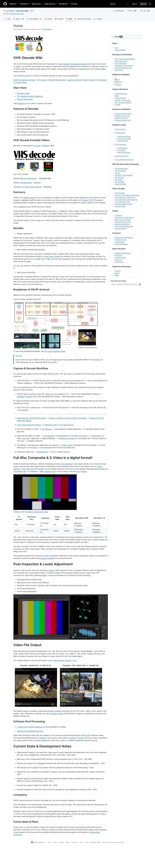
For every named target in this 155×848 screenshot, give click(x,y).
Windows (119, 82)
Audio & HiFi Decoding (123, 152)
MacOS (119, 84)
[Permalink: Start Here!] (11, 87)
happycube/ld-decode (17, 13)
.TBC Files (26, 438)
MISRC (117, 96)
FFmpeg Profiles (56, 714)
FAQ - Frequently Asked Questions (125, 59)
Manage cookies (96, 842)
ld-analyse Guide (122, 148)
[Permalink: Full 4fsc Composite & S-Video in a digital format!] (11, 457)
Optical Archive (50, 425)
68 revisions (47, 29)
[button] (140, 284)
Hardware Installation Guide (123, 113)
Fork (133, 10)
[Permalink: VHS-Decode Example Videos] (11, 140)
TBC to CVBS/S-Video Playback (124, 159)
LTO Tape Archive (66, 425)
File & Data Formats (120, 239)
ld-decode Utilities (120, 206)
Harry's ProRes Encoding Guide (124, 226)
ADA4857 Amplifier (24, 397)
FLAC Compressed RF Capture (29, 425)
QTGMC (43, 738)
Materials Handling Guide (122, 224)
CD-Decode (101, 80)
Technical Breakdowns (121, 244)
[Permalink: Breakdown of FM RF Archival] (11, 289)
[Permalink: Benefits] (11, 228)
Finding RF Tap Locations (122, 116)
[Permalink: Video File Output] (11, 645)
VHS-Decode (48, 436)
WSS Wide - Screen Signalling (123, 175)
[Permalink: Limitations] (11, 794)
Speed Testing (119, 70)
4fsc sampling (66, 464)
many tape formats (52, 256)
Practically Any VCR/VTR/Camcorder (31, 418)
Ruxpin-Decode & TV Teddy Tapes (125, 197)
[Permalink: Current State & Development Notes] (11, 746)
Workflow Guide (23, 93)
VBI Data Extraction (67, 438)
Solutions (24, 4)
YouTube (36, 146)
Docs (81, 842)
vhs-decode (22, 11)
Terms (49, 842)
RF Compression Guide (124, 138)
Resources (36, 4)
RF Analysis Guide (122, 141)
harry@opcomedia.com (80, 64)
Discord (117, 273)
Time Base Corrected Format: (36, 512)
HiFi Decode (42, 80)
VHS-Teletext (81, 471)
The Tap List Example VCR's (123, 120)
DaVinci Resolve (35, 727)
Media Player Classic (62, 660)
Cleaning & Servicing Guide (123, 222)
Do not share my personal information (113, 842)
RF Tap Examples (128, 65)
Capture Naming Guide (124, 136)
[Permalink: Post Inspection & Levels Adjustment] (11, 564)
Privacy (55, 842)
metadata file (49, 471)
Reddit (117, 275)
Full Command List (120, 129)
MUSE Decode (119, 262)
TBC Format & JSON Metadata (124, 237)
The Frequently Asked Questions (30, 96)
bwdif (87, 735)
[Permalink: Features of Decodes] (11, 108)
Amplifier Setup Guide (121, 118)
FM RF (37, 69)
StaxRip (72, 738)
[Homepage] (5, 3)
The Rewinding (26, 183)
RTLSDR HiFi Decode (56, 80)
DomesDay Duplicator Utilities (123, 204)
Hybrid (81, 738)
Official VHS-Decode (28, 178)
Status (67, 842)
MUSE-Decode (89, 80)
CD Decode (118, 259)
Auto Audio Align (119, 193)
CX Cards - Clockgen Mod (122, 100)
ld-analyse (50, 570)
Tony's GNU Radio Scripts (122, 202)
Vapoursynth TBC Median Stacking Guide (127, 195)
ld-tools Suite (121, 150)
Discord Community (25, 99)
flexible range (28, 198)
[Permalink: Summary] (11, 192)
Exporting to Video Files (121, 156)
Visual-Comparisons (121, 63)
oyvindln (10, 11)
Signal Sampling (119, 242)
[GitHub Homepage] (32, 842)
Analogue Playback (47, 558)
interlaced (66, 711)
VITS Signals (118, 179)
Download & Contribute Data (123, 68)
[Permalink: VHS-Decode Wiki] (11, 57)
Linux (118, 79)
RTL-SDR (117, 104)
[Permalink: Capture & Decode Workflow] (11, 368)
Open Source (49, 4)
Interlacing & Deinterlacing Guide (30, 731)
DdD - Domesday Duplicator (123, 102)
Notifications (120, 10)
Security (61, 842)
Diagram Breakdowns (121, 61)
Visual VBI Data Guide (121, 168)
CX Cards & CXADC (120, 98)
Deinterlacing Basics (121, 228)
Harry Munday (64, 64)
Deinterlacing (42, 452)
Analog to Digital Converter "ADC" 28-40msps (68, 418)
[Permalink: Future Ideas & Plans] (11, 821)
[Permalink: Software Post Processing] (11, 721)
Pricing (74, 4)
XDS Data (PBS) (119, 182)
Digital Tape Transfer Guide (123, 219)
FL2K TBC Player (20, 82)
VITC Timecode (28, 469)
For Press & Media (120, 50)
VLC (75, 660)
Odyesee (45, 146)
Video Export (67, 445)
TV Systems (118, 215)
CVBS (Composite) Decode (24, 80)
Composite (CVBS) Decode (123, 253)
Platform (12, 4)
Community (74, 842)
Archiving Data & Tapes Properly (124, 217)
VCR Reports (118, 65)
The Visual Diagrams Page (54, 351)
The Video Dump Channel (31, 187)
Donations (21, 103)
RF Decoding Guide (120, 144)
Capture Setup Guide (121, 93)
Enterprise (63, 4)
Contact (86, 842)
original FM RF (88, 200)
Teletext (41, 469)
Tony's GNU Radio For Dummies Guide (126, 199)
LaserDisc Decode (74, 80)
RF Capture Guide (120, 133)
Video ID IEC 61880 (120, 184)
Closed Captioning (120, 171)
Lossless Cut (22, 727)
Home (116, 47)
